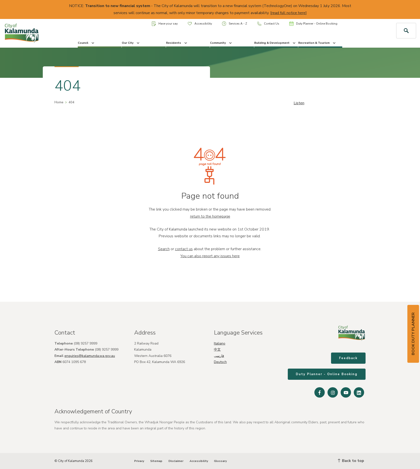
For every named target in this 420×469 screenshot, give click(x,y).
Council (83, 43)
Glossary (220, 461)
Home (58, 102)
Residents (173, 43)
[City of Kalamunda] (35, 33)
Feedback (348, 358)
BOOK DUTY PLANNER (413, 333)
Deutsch (220, 362)
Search (164, 249)
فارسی (219, 356)
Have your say (168, 24)
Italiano (219, 343)
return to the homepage (210, 216)
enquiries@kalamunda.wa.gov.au (89, 356)
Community (218, 43)
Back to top (352, 460)
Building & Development (271, 43)
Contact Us (271, 24)
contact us (184, 249)
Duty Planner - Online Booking (316, 24)
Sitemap (156, 461)
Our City (127, 43)
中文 (217, 349)
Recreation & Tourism (314, 43)
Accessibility (203, 24)
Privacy (139, 461)
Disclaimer (176, 461)
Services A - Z (238, 24)
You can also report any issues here (210, 256)
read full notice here (288, 13)
